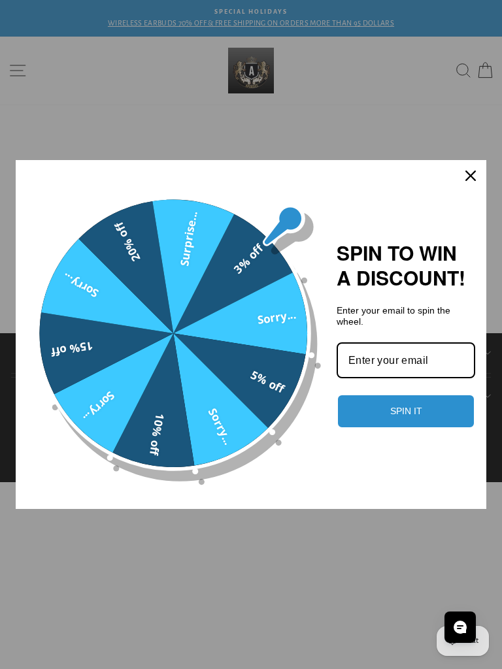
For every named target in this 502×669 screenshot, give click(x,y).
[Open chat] (460, 627)
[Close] (470, 175)
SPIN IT (406, 411)
